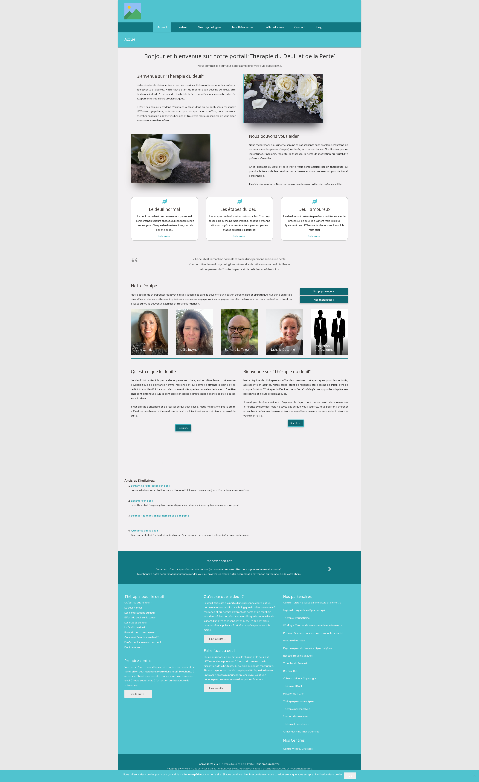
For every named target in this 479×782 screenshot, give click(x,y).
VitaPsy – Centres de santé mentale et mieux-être (312, 625)
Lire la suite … (164, 236)
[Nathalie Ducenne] (284, 332)
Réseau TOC (290, 670)
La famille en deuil (142, 500)
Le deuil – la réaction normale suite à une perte (160, 515)
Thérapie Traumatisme (296, 617)
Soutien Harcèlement (295, 716)
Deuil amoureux (133, 647)
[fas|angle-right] (329, 568)
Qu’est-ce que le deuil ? (145, 530)
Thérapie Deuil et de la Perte (237, 763)
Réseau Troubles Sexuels (298, 655)
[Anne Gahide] (149, 332)
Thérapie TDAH (292, 686)
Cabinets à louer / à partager (299, 678)
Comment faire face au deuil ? (141, 637)
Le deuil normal (133, 607)
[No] (474, 776)
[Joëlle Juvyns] (194, 332)
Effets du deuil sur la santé (139, 617)
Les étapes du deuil (135, 622)
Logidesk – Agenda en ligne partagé (304, 610)
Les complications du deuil (139, 612)
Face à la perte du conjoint (139, 632)
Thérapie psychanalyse (296, 708)
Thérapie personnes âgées (299, 701)
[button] (189, 27)
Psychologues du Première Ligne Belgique (307, 648)
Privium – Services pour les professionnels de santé (313, 632)
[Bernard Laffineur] (239, 332)
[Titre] (132, 11)
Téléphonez (185, 671)
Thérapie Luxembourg (296, 724)
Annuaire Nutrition (294, 640)
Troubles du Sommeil (295, 663)
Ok (350, 775)
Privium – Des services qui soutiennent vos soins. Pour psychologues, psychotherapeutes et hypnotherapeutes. (246, 768)
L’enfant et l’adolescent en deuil (150, 485)
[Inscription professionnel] (329, 332)
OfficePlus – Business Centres (301, 731)
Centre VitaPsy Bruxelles (298, 748)
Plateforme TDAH (293, 693)
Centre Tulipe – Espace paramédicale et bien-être (312, 602)
